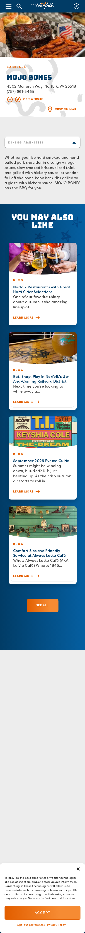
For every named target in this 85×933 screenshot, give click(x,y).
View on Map (65, 109)
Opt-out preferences (31, 925)
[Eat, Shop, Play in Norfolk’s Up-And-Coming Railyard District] (43, 371)
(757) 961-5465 (20, 91)
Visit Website (33, 99)
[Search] (19, 6)
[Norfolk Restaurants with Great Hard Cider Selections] (43, 284)
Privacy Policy (56, 925)
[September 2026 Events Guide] (43, 458)
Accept (43, 913)
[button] (78, 869)
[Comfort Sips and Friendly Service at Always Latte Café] (43, 545)
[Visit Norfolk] (42, 6)
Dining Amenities (26, 142)
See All (42, 605)
